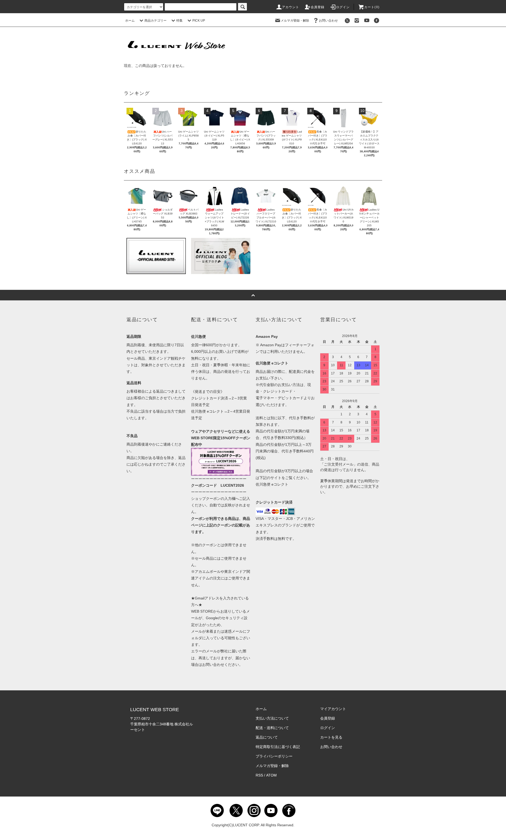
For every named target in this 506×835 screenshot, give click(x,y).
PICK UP (198, 20)
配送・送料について (272, 728)
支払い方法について (272, 718)
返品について (267, 737)
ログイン (343, 7)
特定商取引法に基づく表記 (278, 747)
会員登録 (318, 7)
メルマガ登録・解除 (295, 20)
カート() (372, 7)
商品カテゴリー (155, 20)
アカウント (290, 7)
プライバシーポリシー (274, 756)
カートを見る (331, 737)
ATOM (271, 775)
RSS (259, 775)
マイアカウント (333, 709)
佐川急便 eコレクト (272, 484)
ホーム (130, 20)
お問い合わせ (328, 20)
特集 (179, 20)
